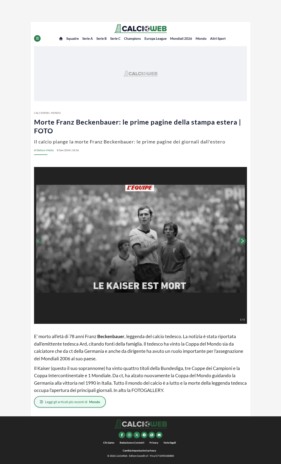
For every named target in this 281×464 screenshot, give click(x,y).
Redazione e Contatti (132, 442)
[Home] (61, 38)
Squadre (72, 38)
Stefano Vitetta (45, 150)
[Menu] (37, 38)
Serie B (101, 38)
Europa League (155, 38)
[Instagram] (129, 435)
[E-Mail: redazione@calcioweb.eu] (159, 435)
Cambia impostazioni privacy (139, 450)
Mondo (201, 38)
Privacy (154, 442)
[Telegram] (144, 435)
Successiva (242, 241)
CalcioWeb (41, 112)
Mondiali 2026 (181, 38)
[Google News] (151, 435)
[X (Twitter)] (136, 435)
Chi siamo (108, 442)
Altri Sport (218, 38)
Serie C (115, 38)
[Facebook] (122, 435)
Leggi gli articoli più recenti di (72, 402)
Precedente (38, 241)
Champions (132, 38)
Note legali (170, 442)
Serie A (87, 38)
